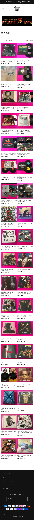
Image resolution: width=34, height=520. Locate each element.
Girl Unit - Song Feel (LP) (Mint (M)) (8, 361)
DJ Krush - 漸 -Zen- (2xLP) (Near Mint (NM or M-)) (24, 60)
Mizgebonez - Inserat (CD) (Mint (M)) (8, 432)
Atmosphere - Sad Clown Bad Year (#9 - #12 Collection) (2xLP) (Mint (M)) (25, 432)
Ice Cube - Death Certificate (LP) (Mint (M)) (24, 361)
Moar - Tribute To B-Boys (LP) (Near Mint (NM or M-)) (7, 131)
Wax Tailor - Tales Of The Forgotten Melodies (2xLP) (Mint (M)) (9, 60)
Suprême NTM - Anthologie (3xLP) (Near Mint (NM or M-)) (24, 201)
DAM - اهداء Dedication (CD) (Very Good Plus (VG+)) (8, 456)
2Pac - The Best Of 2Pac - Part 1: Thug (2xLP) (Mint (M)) (24, 315)
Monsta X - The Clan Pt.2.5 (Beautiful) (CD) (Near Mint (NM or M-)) (9, 408)
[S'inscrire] (25, 499)
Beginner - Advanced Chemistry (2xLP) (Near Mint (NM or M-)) (8, 384)
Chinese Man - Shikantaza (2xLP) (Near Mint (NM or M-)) (24, 154)
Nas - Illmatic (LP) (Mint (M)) (23, 384)
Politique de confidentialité (27, 514)
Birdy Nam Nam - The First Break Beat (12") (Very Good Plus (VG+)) (8, 154)
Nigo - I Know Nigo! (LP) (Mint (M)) (25, 246)
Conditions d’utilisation (18, 516)
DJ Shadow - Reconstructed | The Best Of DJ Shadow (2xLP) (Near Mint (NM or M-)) (24, 84)
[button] (3, 8)
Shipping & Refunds (9, 481)
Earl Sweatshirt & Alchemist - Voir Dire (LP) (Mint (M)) (8, 247)
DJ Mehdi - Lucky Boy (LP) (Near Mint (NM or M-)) (24, 108)
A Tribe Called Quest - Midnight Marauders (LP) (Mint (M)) (8, 224)
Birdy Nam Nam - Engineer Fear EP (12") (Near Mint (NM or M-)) (24, 131)
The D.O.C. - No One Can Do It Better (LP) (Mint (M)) (7, 293)
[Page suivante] (21, 466)
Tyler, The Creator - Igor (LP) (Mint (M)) (9, 338)
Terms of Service (8, 484)
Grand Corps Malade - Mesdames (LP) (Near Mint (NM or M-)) (8, 108)
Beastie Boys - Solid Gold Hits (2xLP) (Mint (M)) (8, 315)
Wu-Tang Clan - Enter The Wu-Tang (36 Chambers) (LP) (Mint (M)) (24, 293)
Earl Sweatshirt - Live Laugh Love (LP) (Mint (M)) (8, 270)
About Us (5, 477)
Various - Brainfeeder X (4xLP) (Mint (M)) (24, 338)
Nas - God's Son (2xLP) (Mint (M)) (24, 269)
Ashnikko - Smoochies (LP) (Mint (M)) (24, 224)
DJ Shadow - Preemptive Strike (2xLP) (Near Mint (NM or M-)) (8, 176)
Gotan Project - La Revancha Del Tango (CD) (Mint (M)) (8, 83)
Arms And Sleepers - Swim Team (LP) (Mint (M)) (24, 456)
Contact (5, 488)
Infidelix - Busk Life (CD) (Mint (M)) (24, 407)
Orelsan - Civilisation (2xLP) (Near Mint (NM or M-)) (9, 201)
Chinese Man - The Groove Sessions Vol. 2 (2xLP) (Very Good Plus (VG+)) (24, 177)
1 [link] (12, 466)
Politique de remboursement (13, 514)
